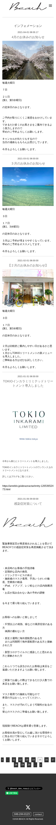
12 (20, 759)
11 (14, 759)
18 (16, 764)
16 (46, 759)
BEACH (22, 819)
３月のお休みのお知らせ (28, 163)
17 (53, 759)
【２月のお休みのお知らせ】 (28, 265)
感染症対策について (28, 503)
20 (29, 764)
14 (33, 759)
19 (22, 764)
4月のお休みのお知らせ (28, 37)
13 (27, 759)
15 (40, 759)
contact (38, 814)
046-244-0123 (22, 814)
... (8, 759)
